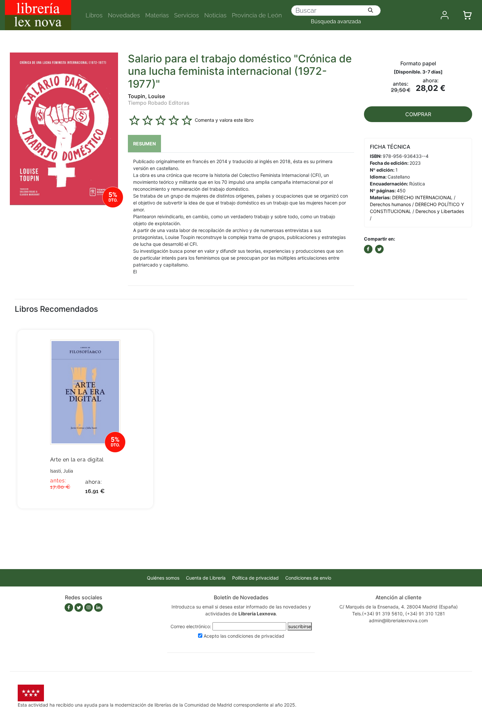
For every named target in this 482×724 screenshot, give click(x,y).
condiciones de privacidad (256, 636)
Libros (94, 15)
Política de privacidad (255, 578)
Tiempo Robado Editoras (159, 102)
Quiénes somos (163, 578)
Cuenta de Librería (206, 578)
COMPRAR (418, 114)
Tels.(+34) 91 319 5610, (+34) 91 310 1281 (398, 613)
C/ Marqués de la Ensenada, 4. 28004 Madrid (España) (398, 606)
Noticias (215, 15)
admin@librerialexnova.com (398, 620)
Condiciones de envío (308, 578)
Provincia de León (257, 15)
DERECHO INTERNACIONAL (422, 197)
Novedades (124, 15)
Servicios (186, 15)
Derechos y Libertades (439, 211)
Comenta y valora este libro (224, 120)
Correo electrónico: (191, 626)
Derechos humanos (390, 204)
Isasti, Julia (61, 471)
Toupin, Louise (146, 96)
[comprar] (138, 345)
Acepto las (244, 636)
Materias (157, 15)
